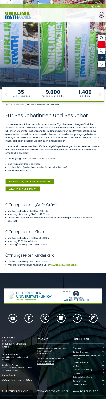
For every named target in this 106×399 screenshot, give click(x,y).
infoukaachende (45, 361)
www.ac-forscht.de (85, 391)
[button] (6, 94)
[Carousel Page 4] (1, 46)
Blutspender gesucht (15, 391)
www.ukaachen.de (45, 364)
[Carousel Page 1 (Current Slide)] (1, 40)
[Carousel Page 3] (1, 44)
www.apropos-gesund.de (52, 391)
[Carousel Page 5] (1, 49)
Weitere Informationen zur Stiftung (17, 380)
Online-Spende (9, 375)
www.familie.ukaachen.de (64, 264)
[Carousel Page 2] (1, 42)
